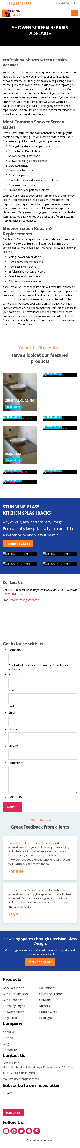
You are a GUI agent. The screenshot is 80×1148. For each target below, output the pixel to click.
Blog (6, 1044)
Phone (12, 729)
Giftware (45, 1000)
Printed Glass (48, 1012)
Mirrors (44, 1006)
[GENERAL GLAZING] (20, 392)
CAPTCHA (15, 797)
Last (11, 706)
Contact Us (10, 1050)
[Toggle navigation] (74, 13)
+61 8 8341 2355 (19, 3)
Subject (13, 746)
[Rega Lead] (20, 445)
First (11, 690)
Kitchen (8, 1038)
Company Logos (14, 1006)
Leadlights (46, 1018)
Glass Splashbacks (15, 994)
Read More (13, 407)
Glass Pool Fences (51, 994)
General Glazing (13, 988)
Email (12, 712)
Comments (15, 763)
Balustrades (47, 988)
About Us (9, 1032)
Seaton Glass (45, 1140)
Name (12, 674)
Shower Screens (14, 1012)
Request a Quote (18, 544)
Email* (7, 1093)
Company (14, 650)
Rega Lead (10, 1018)
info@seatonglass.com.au (25, 600)
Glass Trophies (13, 1000)
